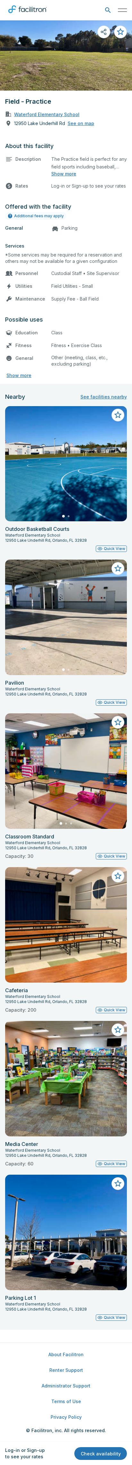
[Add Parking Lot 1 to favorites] (117, 1183)
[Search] (108, 10)
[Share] (103, 32)
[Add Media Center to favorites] (117, 1029)
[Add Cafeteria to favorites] (117, 876)
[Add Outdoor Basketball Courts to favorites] (117, 415)
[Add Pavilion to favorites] (117, 568)
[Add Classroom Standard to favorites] (117, 722)
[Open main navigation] (122, 10)
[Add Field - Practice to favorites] (120, 32)
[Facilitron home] (27, 14)
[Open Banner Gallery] (66, 55)
